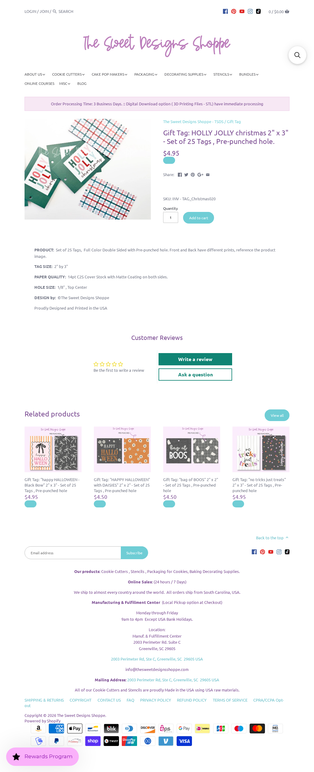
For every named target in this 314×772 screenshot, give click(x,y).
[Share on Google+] (200, 173)
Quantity (170, 208)
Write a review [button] (195, 359)
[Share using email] (208, 173)
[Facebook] (225, 11)
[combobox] (75, 11)
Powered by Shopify (42, 720)
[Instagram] (250, 11)
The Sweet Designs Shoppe (81, 715)
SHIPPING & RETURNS (44, 699)
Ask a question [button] (195, 374)
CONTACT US (109, 699)
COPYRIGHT (80, 699)
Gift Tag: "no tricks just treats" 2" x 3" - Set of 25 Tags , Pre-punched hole (259, 485)
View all (277, 415)
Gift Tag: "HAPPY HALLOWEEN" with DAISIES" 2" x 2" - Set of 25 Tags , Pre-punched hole (122, 485)
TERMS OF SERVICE (230, 699)
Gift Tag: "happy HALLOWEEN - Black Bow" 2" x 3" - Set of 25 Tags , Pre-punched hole (52, 485)
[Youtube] (241, 11)
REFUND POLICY (192, 699)
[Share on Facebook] (180, 173)
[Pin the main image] (193, 173)
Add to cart (198, 217)
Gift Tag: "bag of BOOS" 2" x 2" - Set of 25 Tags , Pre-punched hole (190, 485)
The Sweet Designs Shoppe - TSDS (193, 121)
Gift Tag (234, 121)
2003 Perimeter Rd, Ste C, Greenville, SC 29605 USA (157, 658)
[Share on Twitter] (186, 173)
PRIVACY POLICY (155, 699)
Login (30, 11)
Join (44, 11)
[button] (297, 55)
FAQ (130, 699)
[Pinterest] (233, 11)
